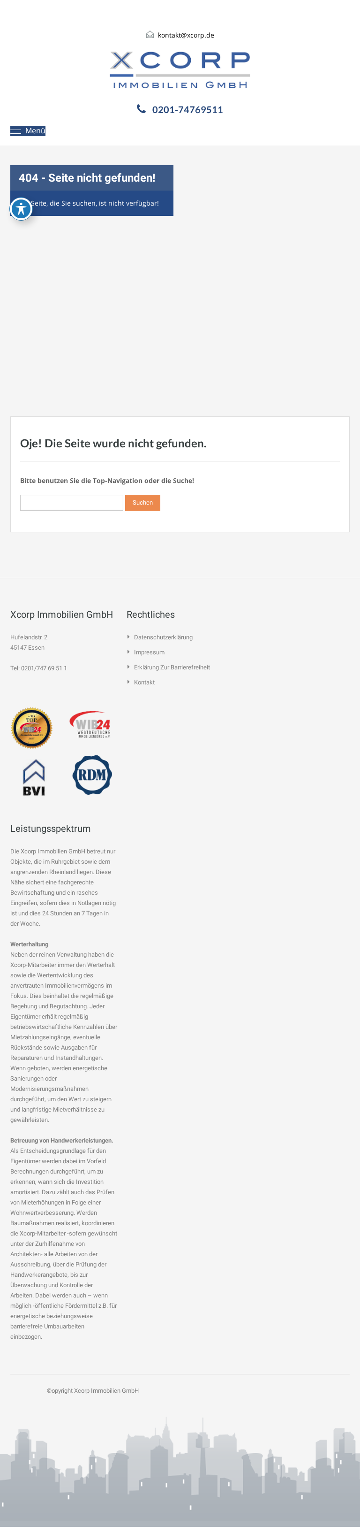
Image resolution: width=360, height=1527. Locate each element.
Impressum (149, 652)
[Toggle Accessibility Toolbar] (21, 209)
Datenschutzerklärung (163, 637)
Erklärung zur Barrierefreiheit (172, 667)
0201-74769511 (187, 109)
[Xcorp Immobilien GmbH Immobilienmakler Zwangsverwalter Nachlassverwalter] (180, 70)
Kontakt (144, 682)
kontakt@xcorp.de (186, 35)
